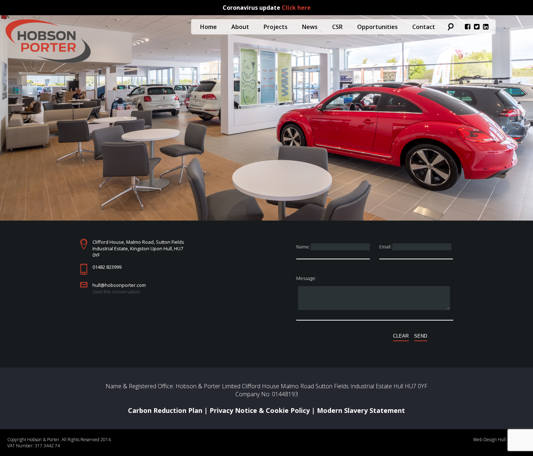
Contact (423, 27)
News (310, 27)
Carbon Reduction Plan (165, 410)
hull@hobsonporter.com (119, 285)
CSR (337, 27)
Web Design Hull (489, 439)
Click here (296, 8)
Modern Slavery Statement (361, 410)
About (240, 27)
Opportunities (377, 27)
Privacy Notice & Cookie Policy (260, 410)
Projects (276, 27)
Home (208, 27)
